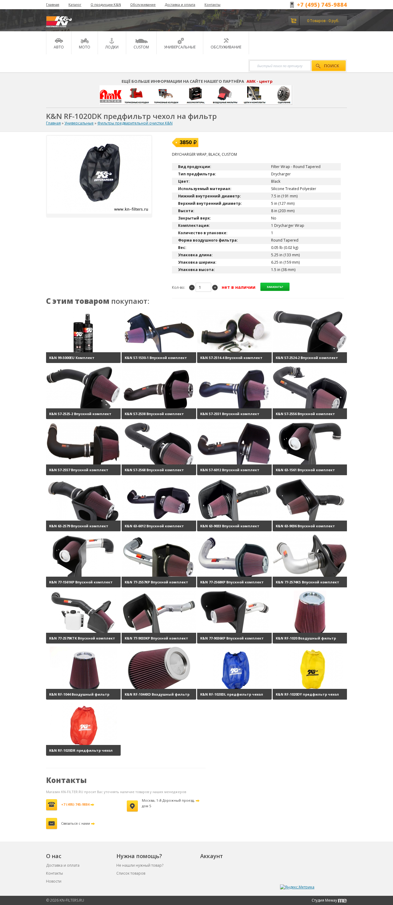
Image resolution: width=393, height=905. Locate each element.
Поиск (331, 66)
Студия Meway (325, 900)
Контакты (212, 4)
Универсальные (79, 123)
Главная (52, 4)
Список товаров (130, 873)
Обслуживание (143, 4)
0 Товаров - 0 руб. (323, 20)
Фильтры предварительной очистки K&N (135, 123)
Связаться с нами (75, 823)
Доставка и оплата (180, 4)
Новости (53, 881)
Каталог (74, 4)
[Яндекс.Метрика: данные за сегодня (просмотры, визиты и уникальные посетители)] (297, 887)
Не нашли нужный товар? (139, 865)
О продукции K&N (106, 4)
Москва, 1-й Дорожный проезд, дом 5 (168, 803)
